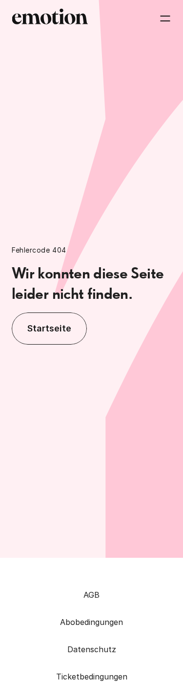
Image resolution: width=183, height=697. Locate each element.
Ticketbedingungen (91, 676)
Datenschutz (91, 649)
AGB (91, 595)
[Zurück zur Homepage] (50, 18)
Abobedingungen (91, 622)
